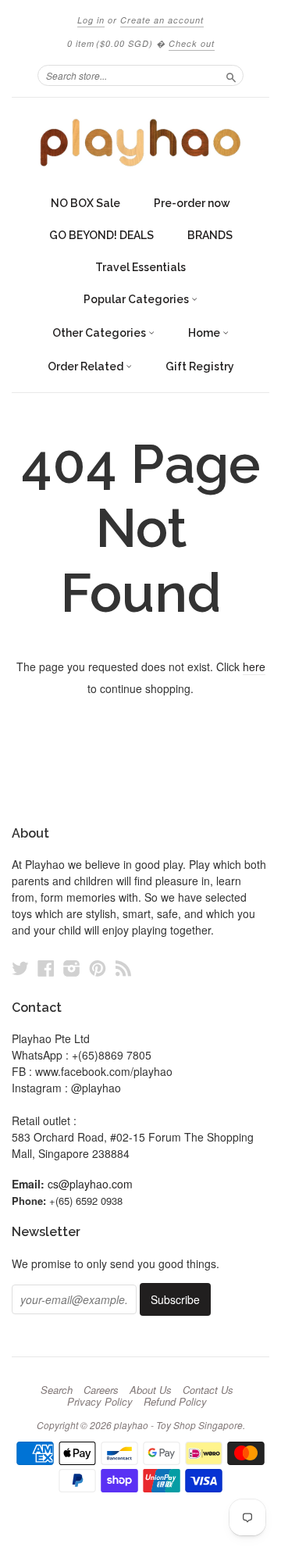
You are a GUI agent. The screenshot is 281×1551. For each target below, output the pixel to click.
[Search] (231, 75)
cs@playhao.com (90, 1184)
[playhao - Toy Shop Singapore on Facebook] (46, 968)
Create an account (162, 20)
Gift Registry (199, 366)
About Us (151, 1390)
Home (205, 333)
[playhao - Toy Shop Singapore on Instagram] (71, 968)
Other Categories (100, 333)
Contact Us (208, 1390)
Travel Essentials (140, 267)
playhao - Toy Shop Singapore (178, 1424)
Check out (192, 43)
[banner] (140, 142)
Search (57, 1390)
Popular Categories (137, 299)
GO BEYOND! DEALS (101, 235)
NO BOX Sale (85, 203)
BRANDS (210, 235)
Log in (91, 20)
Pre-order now (192, 203)
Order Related (87, 366)
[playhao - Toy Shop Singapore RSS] (123, 968)
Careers (101, 1390)
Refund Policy (175, 1401)
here (254, 666)
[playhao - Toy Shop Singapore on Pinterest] (97, 968)
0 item (110, 43)
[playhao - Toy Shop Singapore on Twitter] (20, 968)
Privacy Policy (100, 1401)
